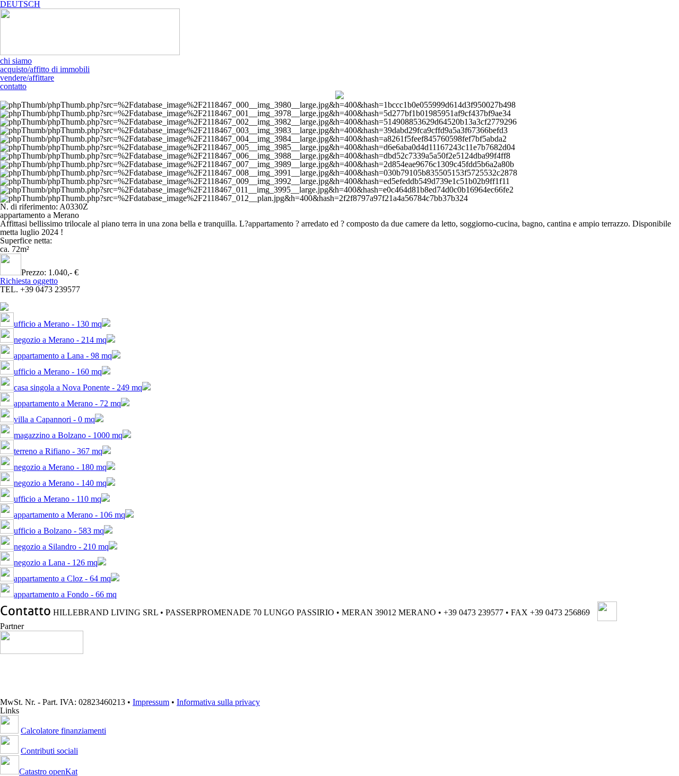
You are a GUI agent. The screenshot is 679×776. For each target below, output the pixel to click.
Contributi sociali (49, 750)
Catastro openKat (48, 771)
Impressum (151, 702)
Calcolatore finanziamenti (63, 730)
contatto (13, 86)
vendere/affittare (27, 77)
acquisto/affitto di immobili (45, 69)
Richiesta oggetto (29, 280)
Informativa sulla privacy (218, 702)
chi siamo (16, 60)
